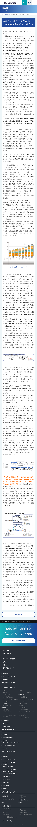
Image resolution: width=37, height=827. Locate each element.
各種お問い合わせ (7, 809)
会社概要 (5, 673)
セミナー (5, 662)
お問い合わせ (7, 806)
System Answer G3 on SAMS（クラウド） (10, 700)
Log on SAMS (6, 779)
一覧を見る (18, 614)
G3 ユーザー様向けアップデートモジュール (27, 712)
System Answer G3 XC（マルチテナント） (27, 700)
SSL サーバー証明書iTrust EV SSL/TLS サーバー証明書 (9, 771)
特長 (4, 690)
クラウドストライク (9, 759)
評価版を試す (23, 715)
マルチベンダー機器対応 (25, 692)
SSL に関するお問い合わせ (6, 813)
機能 (21, 690)
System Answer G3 (9, 687)
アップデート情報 (24, 709)
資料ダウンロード (8, 668)
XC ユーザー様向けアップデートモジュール (10, 715)
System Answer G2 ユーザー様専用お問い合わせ (10, 817)
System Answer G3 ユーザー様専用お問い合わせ (27, 813)
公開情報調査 (23, 797)
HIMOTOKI (6, 726)
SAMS (5, 734)
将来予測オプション (7, 705)
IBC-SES (5, 748)
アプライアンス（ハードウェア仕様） (8, 697)
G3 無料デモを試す (24, 717)
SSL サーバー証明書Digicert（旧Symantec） (9, 764)
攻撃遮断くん (7, 782)
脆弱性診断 (22, 795)
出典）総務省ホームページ (18, 267)
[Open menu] (34, 2)
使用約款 (5, 679)
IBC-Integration (8, 737)
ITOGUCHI (6, 723)
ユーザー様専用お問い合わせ (7, 710)
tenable (5, 756)
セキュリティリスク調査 (8, 799)
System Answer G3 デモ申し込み (24, 809)
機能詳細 (5, 692)
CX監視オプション (24, 705)
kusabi (5, 788)
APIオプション (23, 703)
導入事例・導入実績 (9, 659)
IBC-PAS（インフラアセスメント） (11, 741)
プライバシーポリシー (9, 676)
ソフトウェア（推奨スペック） (24, 697)
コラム (5, 665)
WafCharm (6, 785)
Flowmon (6, 720)
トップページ (7, 650)
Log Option (6, 776)
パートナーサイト (8, 821)
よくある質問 (23, 707)
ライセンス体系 (6, 694)
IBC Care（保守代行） (10, 745)
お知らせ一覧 (7, 653)
